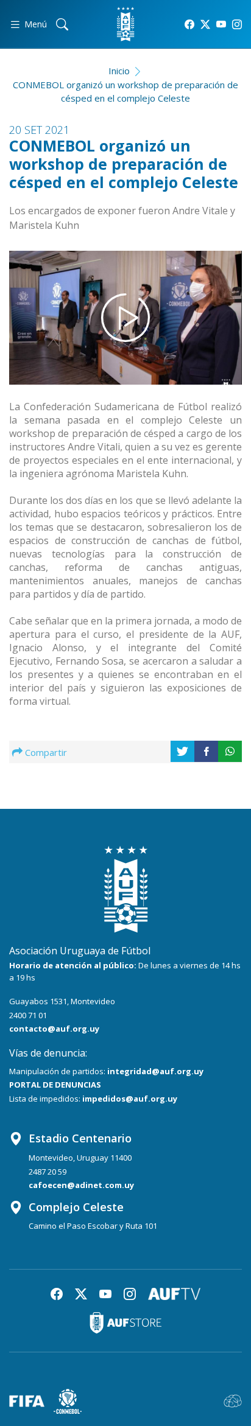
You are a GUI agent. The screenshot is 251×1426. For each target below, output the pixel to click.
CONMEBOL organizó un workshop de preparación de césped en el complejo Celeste (125, 92)
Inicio (119, 71)
